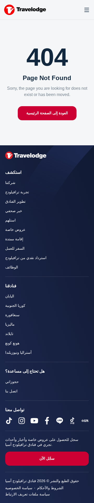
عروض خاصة (15, 229)
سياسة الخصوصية (18, 488)
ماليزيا (10, 324)
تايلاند (9, 333)
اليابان (9, 296)
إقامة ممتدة (14, 239)
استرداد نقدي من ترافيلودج (25, 257)
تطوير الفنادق (15, 201)
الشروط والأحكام (50, 488)
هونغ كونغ (12, 343)
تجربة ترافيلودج (17, 192)
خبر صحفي (13, 210)
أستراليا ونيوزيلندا (18, 352)
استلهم (10, 220)
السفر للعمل (15, 248)
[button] (87, 10)
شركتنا (10, 182)
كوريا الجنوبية (15, 305)
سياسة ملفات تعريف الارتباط (27, 494)
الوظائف (11, 267)
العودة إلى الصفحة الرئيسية (47, 113)
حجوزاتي (12, 381)
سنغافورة (12, 315)
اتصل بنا (11, 391)
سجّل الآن (47, 458)
